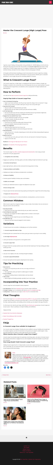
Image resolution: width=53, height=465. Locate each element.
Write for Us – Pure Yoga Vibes (26, 452)
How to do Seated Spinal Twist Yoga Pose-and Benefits (13, 400)
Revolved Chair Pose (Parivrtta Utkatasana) (12, 313)
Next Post (49, 375)
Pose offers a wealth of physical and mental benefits (23, 152)
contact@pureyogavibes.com (11, 362)
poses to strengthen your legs (33, 290)
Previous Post (5, 375)
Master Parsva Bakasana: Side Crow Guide (12, 316)
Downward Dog (19, 288)
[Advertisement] (26, 14)
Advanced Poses (14, 193)
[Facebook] (26, 437)
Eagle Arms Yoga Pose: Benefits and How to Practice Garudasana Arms (14, 423)
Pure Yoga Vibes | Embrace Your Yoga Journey (30, 459)
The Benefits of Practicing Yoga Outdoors (18, 144)
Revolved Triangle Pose (8, 319)
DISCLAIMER (26, 447)
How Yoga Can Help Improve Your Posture (18, 141)
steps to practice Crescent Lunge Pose (19, 95)
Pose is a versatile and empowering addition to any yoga (24, 298)
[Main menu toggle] (50, 2)
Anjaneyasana (13, 236)
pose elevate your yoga (32, 305)
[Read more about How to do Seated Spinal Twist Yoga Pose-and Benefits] (15, 391)
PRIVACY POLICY (26, 449)
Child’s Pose (25, 291)
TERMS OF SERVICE (26, 450)
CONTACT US (26, 446)
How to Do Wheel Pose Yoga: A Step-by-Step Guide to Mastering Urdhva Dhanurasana (37, 400)
